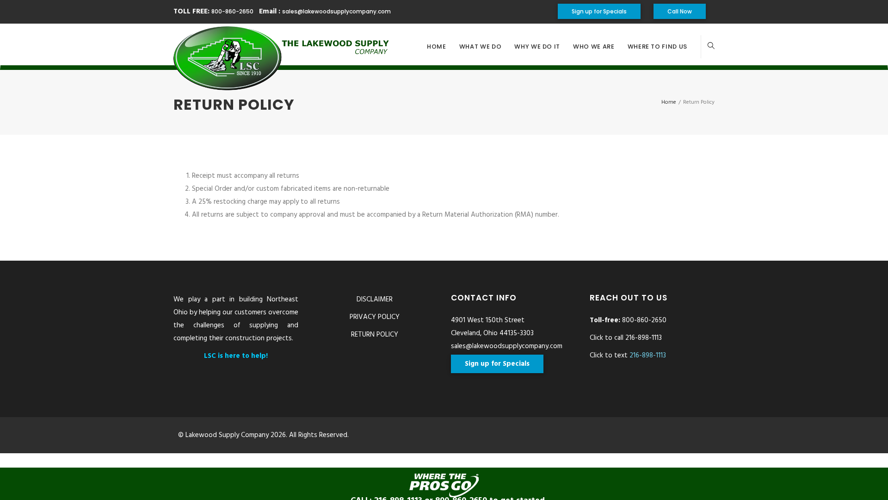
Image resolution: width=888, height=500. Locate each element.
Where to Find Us (657, 46)
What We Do (480, 46)
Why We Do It (537, 46)
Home (436, 46)
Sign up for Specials (599, 11)
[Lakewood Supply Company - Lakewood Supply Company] (282, 47)
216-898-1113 (647, 355)
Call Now (679, 11)
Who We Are (594, 46)
